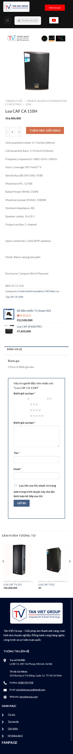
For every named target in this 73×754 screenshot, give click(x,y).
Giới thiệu (13, 728)
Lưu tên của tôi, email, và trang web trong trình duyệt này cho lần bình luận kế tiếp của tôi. (35, 491)
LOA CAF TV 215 (13, 584)
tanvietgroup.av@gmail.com (30, 689)
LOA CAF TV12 (46, 584)
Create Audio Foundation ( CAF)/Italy (36, 291)
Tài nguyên (13, 721)
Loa (28, 104)
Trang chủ (13, 100)
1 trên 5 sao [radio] (19, 398)
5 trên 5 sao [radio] (22, 415)
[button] (7, 20)
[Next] (69, 568)
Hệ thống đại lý (15, 735)
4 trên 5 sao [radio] (22, 410)
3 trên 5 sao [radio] (22, 404)
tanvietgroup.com (28, 696)
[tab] (36, 349)
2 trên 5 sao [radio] (38, 398)
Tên (17, 452)
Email (17, 469)
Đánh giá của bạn (24, 393)
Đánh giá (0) (14, 349)
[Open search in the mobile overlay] (35, 20)
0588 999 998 (25, 682)
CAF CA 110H (16, 296)
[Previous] (3, 568)
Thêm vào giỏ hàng (45, 130)
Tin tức (11, 714)
